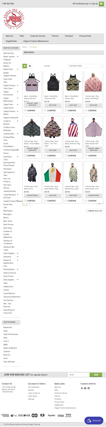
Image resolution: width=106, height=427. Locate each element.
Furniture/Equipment (10, 150)
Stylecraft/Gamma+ (10, 334)
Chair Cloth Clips (7, 80)
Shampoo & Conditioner (7, 242)
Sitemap (31, 399)
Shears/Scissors (9, 273)
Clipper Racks (8, 108)
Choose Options (32, 195)
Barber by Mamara (10, 348)
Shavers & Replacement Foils (8, 263)
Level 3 (6, 341)
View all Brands (9, 362)
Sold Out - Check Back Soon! (32, 104)
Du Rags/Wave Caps (8, 138)
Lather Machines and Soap (9, 196)
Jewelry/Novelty (9, 191)
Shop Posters (8, 276)
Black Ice (6, 355)
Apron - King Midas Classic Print (71, 97)
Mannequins (8, 211)
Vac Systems (8, 300)
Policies (55, 36)
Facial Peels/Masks (8, 145)
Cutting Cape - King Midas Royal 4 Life (92, 188)
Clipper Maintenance (8, 99)
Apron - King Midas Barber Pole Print (30, 97)
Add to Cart (52, 105)
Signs (5, 283)
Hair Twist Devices (7, 186)
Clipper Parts (8, 104)
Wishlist (31, 390)
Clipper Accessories (8, 93)
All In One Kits (8, 53)
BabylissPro (7, 327)
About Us (9, 36)
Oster (5, 358)
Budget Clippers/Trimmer (9, 74)
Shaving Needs (8, 269)
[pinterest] (82, 388)
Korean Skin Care (7, 206)
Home (24, 47)
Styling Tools (8, 286)
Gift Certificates (33, 387)
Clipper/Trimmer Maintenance (36, 41)
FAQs (22, 36)
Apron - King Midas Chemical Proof (51, 97)
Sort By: (47, 66)
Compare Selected (95, 211)
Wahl (5, 338)
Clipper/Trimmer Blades (9, 112)
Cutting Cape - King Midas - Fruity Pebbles (31, 142)
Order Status (32, 396)
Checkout (69, 36)
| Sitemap (37, 424)
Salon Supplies (8, 253)
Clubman (6, 351)
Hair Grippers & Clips (9, 173)
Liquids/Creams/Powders (10, 201)
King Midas (33, 47)
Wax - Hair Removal (7, 305)
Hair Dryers (7, 169)
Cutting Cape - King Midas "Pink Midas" (92, 97)
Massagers (7, 214)
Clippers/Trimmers (10, 118)
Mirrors (6, 217)
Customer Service (37, 36)
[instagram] (89, 388)
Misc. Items (7, 221)
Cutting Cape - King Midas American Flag (72, 142)
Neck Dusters (8, 224)
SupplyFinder (11, 41)
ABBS (5, 344)
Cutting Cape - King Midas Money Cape (71, 188)
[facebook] (85, 388)
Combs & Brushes (6, 122)
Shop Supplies (8, 280)
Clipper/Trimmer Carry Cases (9, 87)
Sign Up (95, 4)
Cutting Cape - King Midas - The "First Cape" (51, 143)
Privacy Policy (85, 36)
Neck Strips (7, 228)
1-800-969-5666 (8, 4)
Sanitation (7, 257)
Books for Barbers (7, 64)
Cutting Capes (8, 134)
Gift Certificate (78, 4)
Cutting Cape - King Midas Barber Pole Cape (92, 143)
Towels (6, 290)
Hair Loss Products (7, 180)
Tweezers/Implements (10, 297)
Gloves (6, 153)
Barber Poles (8, 69)
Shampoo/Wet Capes (8, 248)
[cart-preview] (101, 4)
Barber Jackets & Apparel (9, 58)
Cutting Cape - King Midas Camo (30, 188)
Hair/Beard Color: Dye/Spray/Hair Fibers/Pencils (9, 161)
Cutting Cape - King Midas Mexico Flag (51, 188)
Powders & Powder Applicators (7, 234)
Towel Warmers (9, 293)
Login (86, 4)
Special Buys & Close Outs (8, 311)
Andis (5, 331)
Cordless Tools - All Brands (9, 129)
